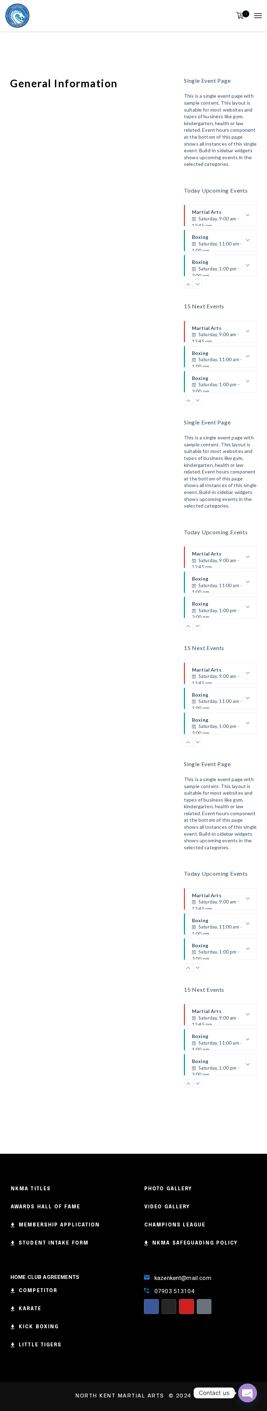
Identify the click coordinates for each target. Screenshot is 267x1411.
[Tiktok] (204, 1306)
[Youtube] (186, 1306)
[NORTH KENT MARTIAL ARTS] (17, 15)
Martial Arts (216, 217)
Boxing (217, 242)
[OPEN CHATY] (247, 1393)
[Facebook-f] (151, 1306)
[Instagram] (169, 1306)
